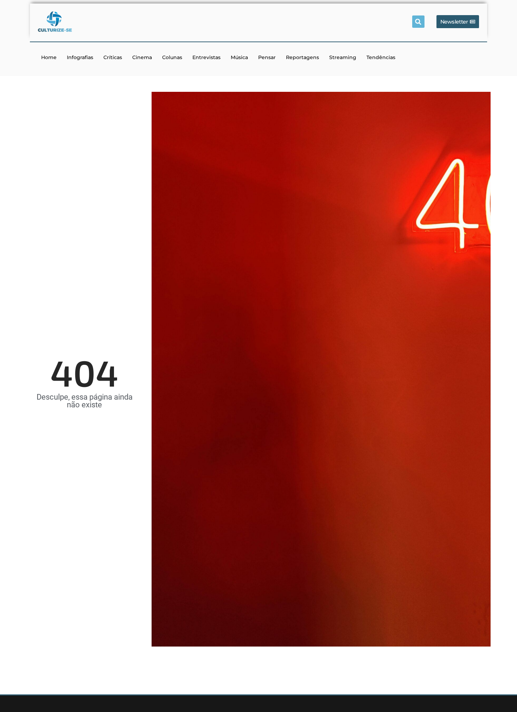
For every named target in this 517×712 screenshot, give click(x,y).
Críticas (112, 57)
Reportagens (302, 57)
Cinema (142, 57)
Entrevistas (206, 57)
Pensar (267, 57)
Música (239, 57)
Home (49, 57)
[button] (418, 21)
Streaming (342, 57)
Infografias (80, 57)
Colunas (172, 57)
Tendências (380, 57)
